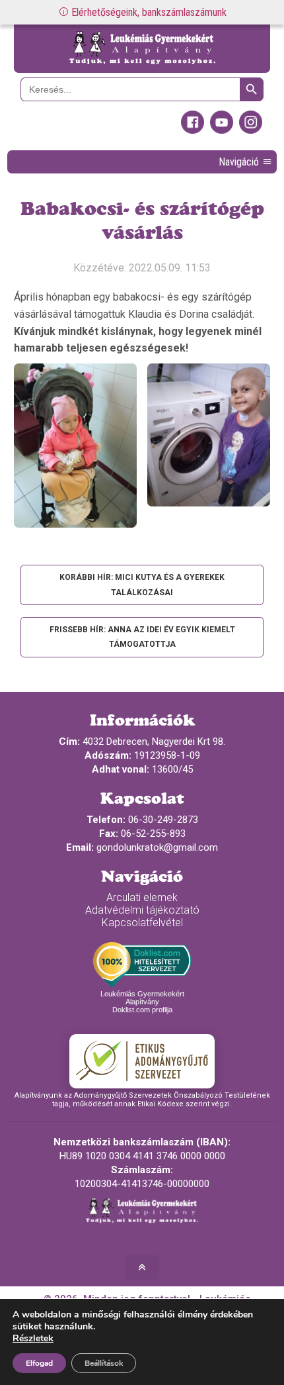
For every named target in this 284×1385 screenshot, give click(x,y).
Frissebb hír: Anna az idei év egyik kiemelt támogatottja (142, 637)
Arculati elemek (142, 897)
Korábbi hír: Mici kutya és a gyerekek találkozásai (142, 585)
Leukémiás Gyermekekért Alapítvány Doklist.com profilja (142, 1002)
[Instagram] (251, 130)
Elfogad (39, 1363)
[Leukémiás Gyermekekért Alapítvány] (142, 48)
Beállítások (104, 1363)
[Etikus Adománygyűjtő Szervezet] (142, 1061)
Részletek (33, 1339)
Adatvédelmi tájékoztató (142, 910)
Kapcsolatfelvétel (142, 922)
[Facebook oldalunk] (192, 130)
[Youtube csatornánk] (221, 130)
